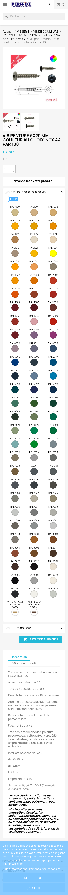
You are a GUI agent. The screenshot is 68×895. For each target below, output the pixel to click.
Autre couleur (18, 628)
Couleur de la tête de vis (25, 192)
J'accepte (34, 888)
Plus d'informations (15, 869)
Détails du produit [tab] (23, 663)
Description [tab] (19, 657)
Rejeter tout (34, 878)
